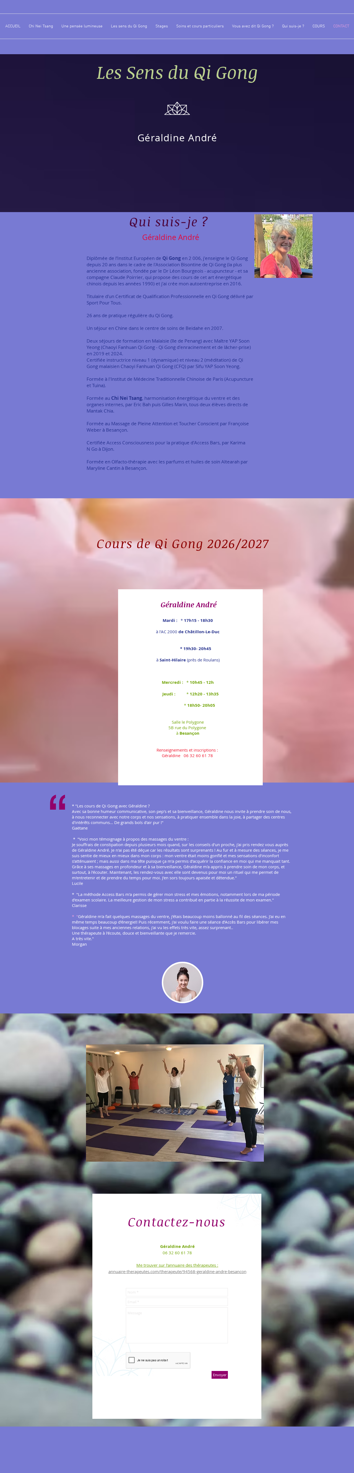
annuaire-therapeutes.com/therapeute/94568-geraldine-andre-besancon (177, 1271)
